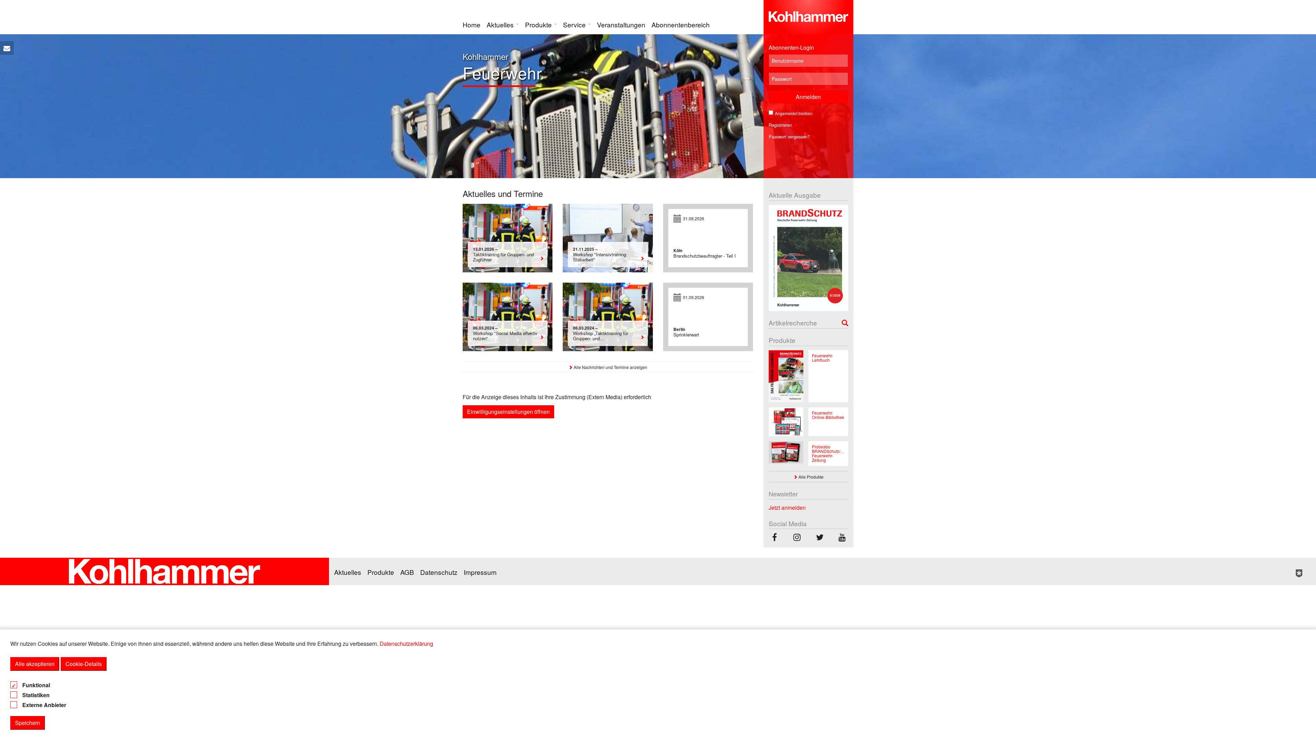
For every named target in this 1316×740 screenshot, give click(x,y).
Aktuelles (501, 24)
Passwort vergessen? (790, 136)
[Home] (809, 15)
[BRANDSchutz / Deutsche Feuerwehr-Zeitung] (774, 538)
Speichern (27, 723)
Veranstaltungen (621, 24)
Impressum (480, 572)
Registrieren (781, 125)
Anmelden (808, 97)
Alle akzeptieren (34, 664)
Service (575, 24)
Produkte (539, 24)
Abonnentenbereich (680, 24)
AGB (407, 572)
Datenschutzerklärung (406, 644)
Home (471, 24)
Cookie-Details (83, 664)
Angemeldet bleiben (794, 113)
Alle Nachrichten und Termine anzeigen (610, 367)
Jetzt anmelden (787, 507)
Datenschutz (439, 572)
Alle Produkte (810, 477)
